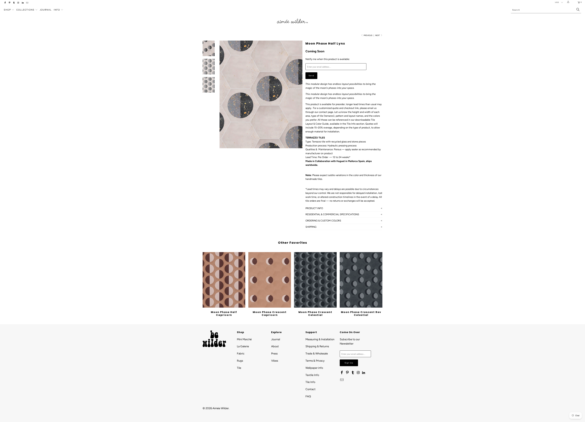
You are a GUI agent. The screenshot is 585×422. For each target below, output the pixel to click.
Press (274, 353)
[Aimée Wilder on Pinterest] (9, 3)
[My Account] (569, 2)
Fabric (241, 353)
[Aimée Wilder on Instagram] (18, 3)
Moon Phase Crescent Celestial (315, 280)
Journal (46, 9)
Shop (7, 9)
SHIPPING (310, 226)
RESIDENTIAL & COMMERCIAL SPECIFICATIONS (332, 214)
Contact (310, 389)
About (275, 346)
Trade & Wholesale (316, 353)
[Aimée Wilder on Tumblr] (14, 3)
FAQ (308, 396)
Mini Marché (244, 339)
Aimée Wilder (221, 408)
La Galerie (243, 346)
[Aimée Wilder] (292, 17)
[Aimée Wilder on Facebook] (5, 3)
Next (377, 35)
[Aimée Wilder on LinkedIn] (22, 3)
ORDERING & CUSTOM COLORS (323, 220)
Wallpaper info (314, 368)
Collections (25, 9)
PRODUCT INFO (314, 208)
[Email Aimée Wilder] (27, 3)
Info (57, 9)
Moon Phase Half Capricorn (224, 280)
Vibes (274, 360)
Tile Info (310, 382)
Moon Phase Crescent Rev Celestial (361, 280)
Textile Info (312, 375)
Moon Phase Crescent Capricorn (269, 280)
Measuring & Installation (319, 339)
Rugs (240, 360)
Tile (239, 368)
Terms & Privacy (314, 360)
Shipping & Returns (317, 346)
